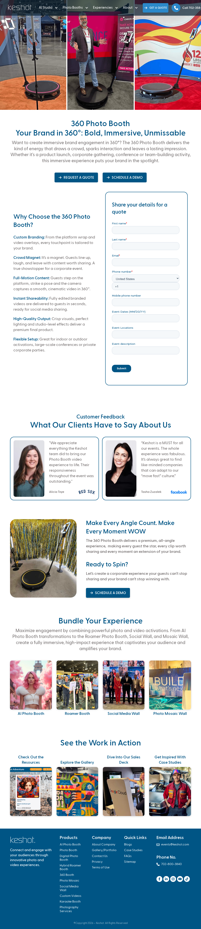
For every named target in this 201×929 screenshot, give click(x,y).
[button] (47, 8)
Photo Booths (73, 7)
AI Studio (45, 7)
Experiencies (103, 7)
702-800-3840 (169, 864)
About (127, 7)
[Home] (20, 7)
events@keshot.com (172, 844)
